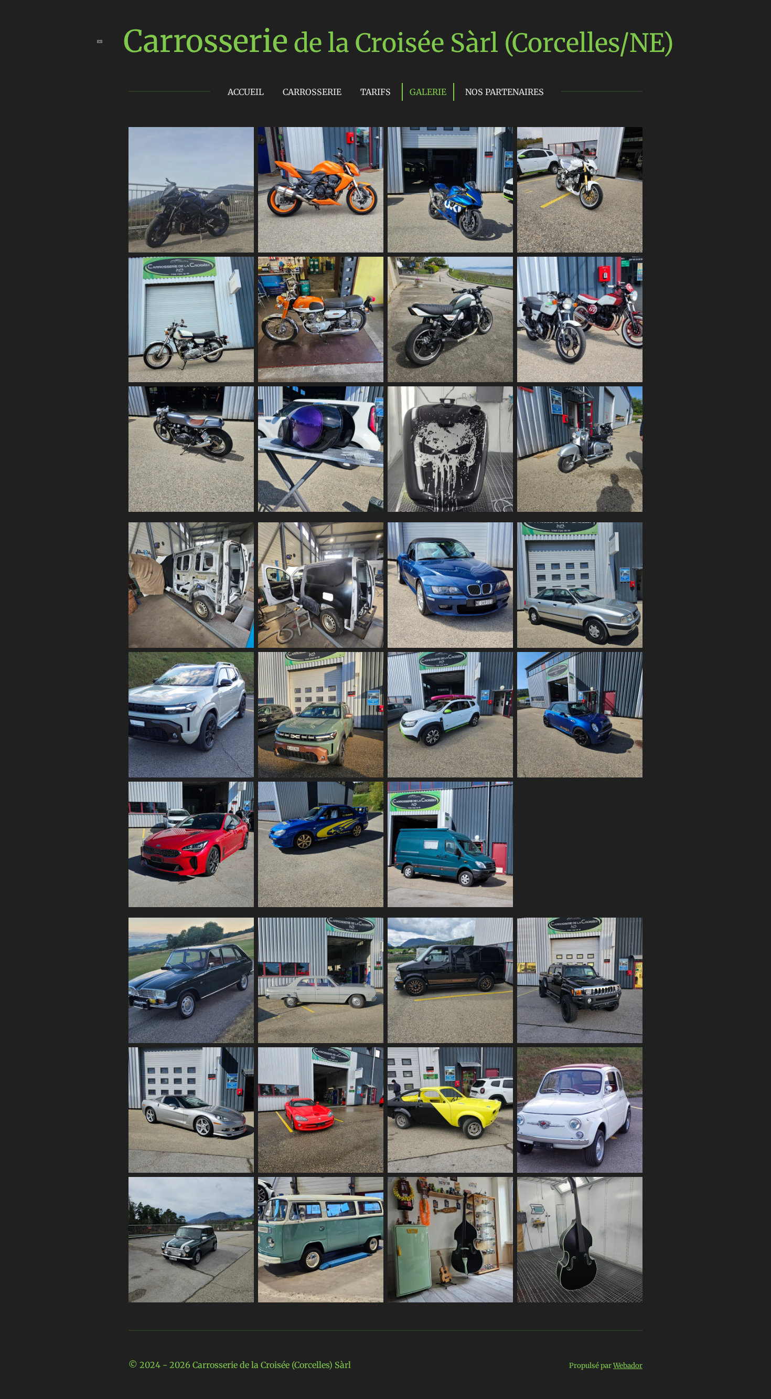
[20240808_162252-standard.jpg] (450, 715)
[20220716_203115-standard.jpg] (191, 980)
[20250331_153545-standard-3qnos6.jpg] (191, 1110)
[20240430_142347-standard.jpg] (450, 319)
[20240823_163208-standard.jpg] (580, 715)
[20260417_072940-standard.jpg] (580, 1110)
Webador (627, 1365)
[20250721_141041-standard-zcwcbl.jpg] (320, 1110)
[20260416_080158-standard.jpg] (191, 715)
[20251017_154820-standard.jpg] (580, 190)
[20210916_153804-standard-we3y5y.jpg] (450, 449)
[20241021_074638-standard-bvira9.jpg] (580, 980)
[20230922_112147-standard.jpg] (580, 1240)
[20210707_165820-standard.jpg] (450, 585)
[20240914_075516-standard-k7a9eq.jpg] (320, 1240)
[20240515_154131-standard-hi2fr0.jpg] (191, 585)
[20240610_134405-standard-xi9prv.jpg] (580, 585)
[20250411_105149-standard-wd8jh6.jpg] (191, 844)
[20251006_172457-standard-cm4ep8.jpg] (320, 980)
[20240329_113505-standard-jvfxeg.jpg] (191, 1240)
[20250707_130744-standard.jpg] (320, 319)
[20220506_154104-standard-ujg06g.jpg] (320, 190)
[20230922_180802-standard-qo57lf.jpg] (450, 1240)
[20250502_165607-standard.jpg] (580, 449)
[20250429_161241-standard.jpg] (320, 844)
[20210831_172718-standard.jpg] (191, 319)
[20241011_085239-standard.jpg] (320, 715)
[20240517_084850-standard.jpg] (320, 585)
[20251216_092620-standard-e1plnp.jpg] (450, 1110)
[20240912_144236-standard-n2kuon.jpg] (450, 980)
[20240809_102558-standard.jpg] (320, 449)
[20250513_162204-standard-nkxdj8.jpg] (450, 190)
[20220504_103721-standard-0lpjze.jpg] (580, 319)
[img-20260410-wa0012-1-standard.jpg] (191, 190)
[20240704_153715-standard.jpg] (191, 449)
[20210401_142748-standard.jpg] (450, 844)
